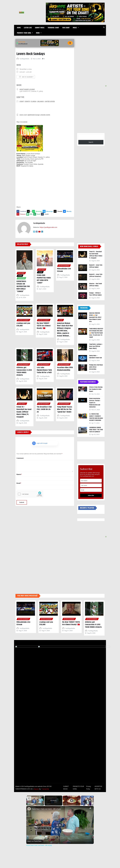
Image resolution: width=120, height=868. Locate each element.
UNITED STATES (50, 101)
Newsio (36, 789)
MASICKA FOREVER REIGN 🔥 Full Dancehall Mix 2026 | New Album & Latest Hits (95, 317)
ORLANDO (40, 101)
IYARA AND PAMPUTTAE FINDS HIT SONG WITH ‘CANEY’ (44, 279)
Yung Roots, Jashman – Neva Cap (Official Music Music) (96, 346)
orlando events (45, 115)
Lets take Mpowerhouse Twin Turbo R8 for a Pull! (44, 370)
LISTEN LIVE (28, 27)
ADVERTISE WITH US (98, 787)
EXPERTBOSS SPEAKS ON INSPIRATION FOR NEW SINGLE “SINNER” (23, 286)
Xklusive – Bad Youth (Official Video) (95, 285)
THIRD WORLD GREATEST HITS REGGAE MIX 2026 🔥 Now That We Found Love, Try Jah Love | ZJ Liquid (96, 333)
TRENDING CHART (53, 27)
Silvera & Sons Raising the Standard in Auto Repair (95, 389)
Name (19, 474)
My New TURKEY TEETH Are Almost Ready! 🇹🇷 (44, 326)
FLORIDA (33, 101)
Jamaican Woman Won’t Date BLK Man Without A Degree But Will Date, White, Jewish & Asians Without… (65, 329)
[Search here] (104, 27)
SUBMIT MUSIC (40, 27)
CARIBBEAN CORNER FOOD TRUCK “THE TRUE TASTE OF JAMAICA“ (96, 430)
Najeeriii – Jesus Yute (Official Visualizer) (95, 275)
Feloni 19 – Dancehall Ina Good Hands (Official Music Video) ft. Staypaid (24, 411)
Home (19, 27)
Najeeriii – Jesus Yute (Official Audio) (95, 266)
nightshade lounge (33, 115)
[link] (29, 809)
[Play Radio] (70, 43)
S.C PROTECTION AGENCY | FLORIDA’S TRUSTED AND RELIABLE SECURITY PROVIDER (96, 417)
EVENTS (27, 101)
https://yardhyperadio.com (48, 227)
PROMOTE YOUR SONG (24, 33)
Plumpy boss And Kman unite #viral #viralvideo (96, 367)
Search (91, 142)
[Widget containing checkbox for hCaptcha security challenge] (30, 494)
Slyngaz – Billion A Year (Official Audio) (95, 294)
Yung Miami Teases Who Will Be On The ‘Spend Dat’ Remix (64, 409)
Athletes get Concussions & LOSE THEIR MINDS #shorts (24, 371)
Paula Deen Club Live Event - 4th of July (46, 809)
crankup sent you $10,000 (23, 324)
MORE (38, 33)
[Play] (71, 800)
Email (19, 483)
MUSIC (75, 27)
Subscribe (91, 495)
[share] (90, 808)
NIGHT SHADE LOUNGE (27, 89)
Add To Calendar (27, 77)
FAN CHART (66, 27)
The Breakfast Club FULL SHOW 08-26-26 (44, 409)
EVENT (22, 101)
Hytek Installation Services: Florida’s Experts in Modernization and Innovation (94, 402)
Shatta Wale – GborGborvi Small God (95, 357)
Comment (20, 458)
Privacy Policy (88, 787)
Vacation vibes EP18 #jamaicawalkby (65, 369)
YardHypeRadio (24, 59)
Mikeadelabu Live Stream (64, 270)
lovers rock (23, 115)
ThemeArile (45, 789)
